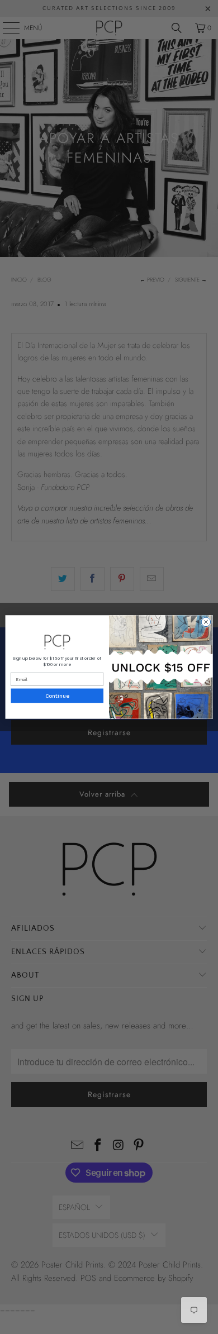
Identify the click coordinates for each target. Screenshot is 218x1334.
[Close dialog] (206, 622)
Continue (57, 696)
